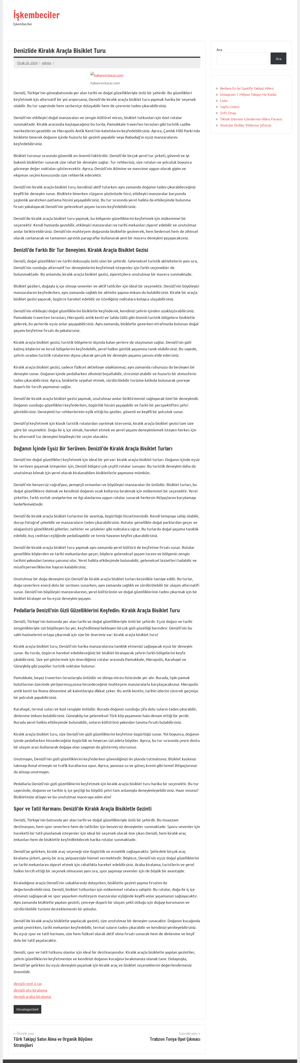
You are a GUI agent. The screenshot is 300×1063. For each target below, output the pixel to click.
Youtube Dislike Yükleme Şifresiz (245, 125)
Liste (224, 100)
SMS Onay (228, 112)
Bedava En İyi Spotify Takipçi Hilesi (247, 88)
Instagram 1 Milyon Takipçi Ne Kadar (248, 94)
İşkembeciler (36, 15)
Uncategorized (27, 1009)
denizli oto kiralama (30, 990)
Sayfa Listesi (229, 106)
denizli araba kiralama (32, 996)
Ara (219, 49)
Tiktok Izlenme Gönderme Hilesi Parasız (251, 119)
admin (46, 63)
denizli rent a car (28, 983)
